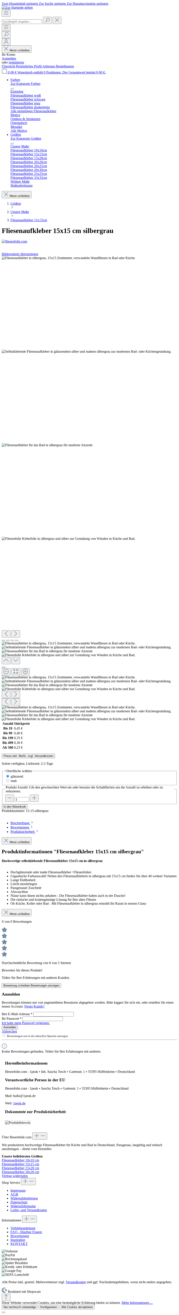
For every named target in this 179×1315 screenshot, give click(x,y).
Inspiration (17, 1240)
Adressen (49, 66)
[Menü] (6, 13)
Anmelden (9, 58)
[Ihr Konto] (6, 41)
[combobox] (22, 21)
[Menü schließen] (12, 88)
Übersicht (9, 66)
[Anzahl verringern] (9, 798)
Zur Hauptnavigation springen (87, 3)
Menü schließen (20, 50)
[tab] (22, 823)
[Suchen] (47, 20)
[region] (89, 488)
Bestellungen (65, 66)
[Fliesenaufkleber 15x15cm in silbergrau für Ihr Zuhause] (69, 258)
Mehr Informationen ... (137, 1303)
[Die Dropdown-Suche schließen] (57, 20)
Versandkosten (76, 1282)
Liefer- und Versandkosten (28, 1210)
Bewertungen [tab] (20, 827)
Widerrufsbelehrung (24, 1198)
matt (14, 781)
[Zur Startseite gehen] (17, 7)
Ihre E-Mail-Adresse (17, 1014)
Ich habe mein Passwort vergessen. (26, 1023)
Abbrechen (9, 1031)
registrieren (16, 62)
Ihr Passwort (12, 1018)
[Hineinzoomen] (25, 671)
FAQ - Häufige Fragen (26, 1232)
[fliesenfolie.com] (89, 241)
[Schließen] (3, 667)
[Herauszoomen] (6, 671)
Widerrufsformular (23, 1206)
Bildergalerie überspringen (20, 254)
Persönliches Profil (29, 66)
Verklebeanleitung (22, 1228)
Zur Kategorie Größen (25, 138)
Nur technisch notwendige (19, 1307)
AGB (14, 1194)
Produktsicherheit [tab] (22, 832)
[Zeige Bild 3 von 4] (12, 640)
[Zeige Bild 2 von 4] (8, 640)
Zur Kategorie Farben (25, 84)
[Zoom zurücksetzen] (15, 671)
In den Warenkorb (14, 806)
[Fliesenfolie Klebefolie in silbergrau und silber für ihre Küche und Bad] (68, 539)
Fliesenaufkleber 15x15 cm (20, 1164)
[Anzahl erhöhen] (34, 798)
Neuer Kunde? (34, 1006)
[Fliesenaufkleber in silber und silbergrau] (86, 352)
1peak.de (19, 1103)
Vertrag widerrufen (15, 1176)
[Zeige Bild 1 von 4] (3, 640)
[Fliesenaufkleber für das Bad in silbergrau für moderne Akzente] (47, 445)
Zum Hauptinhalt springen (20, 3)
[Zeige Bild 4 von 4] (16, 640)
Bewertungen (19, 1236)
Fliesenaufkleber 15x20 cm (20, 1168)
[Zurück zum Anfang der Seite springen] (6, 1297)
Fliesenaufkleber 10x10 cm (20, 1160)
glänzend (17, 776)
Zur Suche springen (53, 3)
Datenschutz (19, 1202)
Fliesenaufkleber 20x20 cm (20, 1172)
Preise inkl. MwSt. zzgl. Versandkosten (28, 756)
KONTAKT (19, 1244)
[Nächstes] (15, 633)
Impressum (18, 1190)
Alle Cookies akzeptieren (77, 1307)
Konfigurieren (48, 1307)
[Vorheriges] (6, 633)
